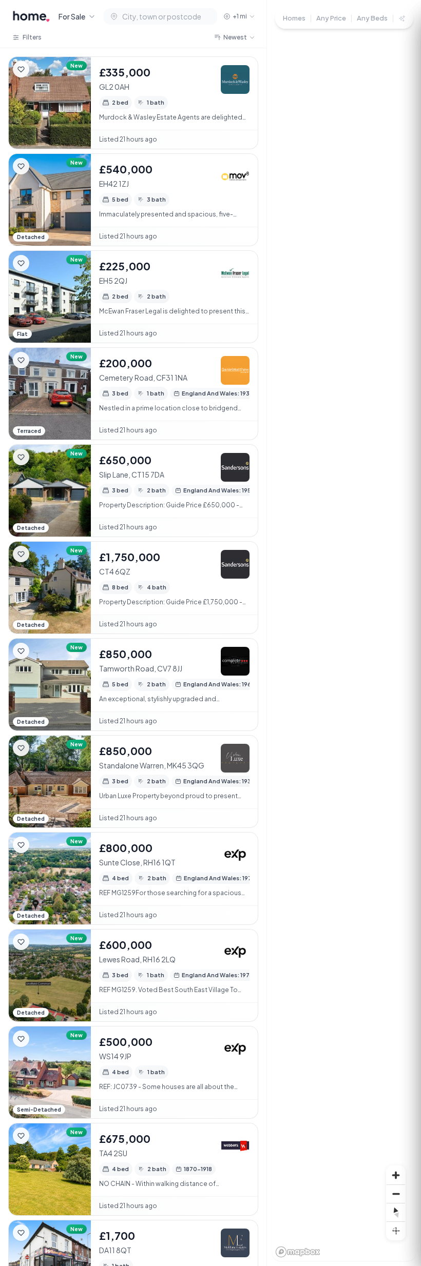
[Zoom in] (396, 1175)
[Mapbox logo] (297, 1252)
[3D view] (396, 1230)
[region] (344, 633)
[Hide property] (41, 69)
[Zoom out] (396, 1193)
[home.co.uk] (31, 16)
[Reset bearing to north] (396, 1212)
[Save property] (21, 69)
